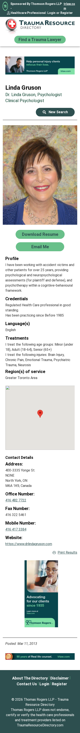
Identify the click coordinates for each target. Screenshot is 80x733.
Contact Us (27, 684)
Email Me (40, 246)
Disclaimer (59, 678)
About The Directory (30, 678)
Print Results (67, 552)
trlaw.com (69, 6)
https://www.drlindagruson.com (28, 544)
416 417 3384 (15, 529)
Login (51, 13)
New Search (58, 112)
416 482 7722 (15, 500)
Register (66, 13)
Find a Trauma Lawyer (40, 39)
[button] (40, 413)
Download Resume (40, 234)
